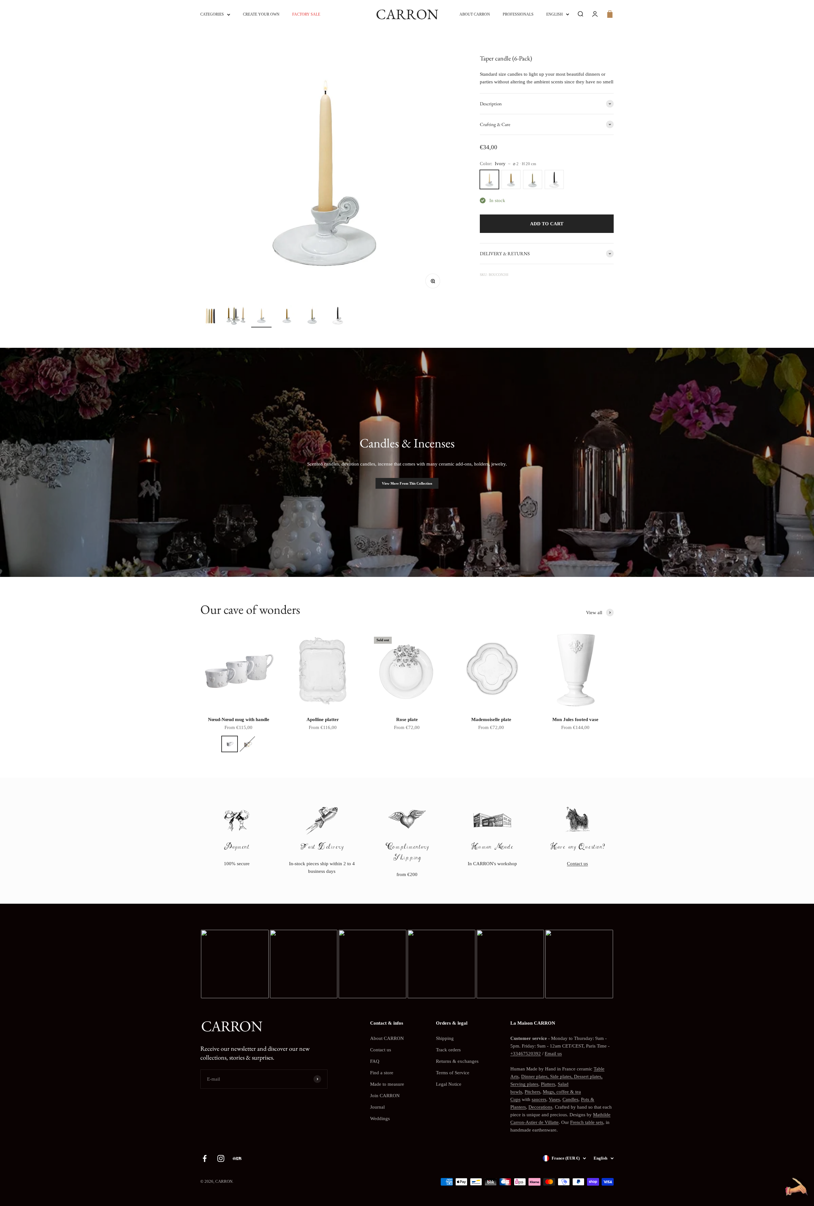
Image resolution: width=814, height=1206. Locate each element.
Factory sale (306, 14)
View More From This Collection (407, 483)
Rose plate (407, 719)
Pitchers (532, 1091)
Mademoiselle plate (491, 719)
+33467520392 (525, 1053)
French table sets (586, 1122)
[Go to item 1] (210, 316)
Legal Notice (448, 1084)
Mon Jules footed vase (575, 719)
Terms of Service (452, 1072)
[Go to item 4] (287, 316)
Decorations (540, 1107)
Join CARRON (385, 1095)
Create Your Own (261, 14)
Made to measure (387, 1084)
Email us (553, 1053)
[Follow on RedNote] (237, 1158)
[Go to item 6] (338, 316)
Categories (212, 14)
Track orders (448, 1049)
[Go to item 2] (236, 316)
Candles (570, 1099)
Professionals (518, 14)
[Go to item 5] (312, 316)
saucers (539, 1099)
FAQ (374, 1061)
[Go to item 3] (261, 316)
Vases (554, 1099)
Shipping (445, 1038)
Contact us (577, 863)
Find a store (381, 1072)
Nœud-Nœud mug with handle (238, 719)
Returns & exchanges (457, 1061)
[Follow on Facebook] (204, 1158)
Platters (548, 1084)
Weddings (380, 1118)
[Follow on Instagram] (221, 1158)
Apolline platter (323, 719)
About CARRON (474, 14)
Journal (377, 1107)
